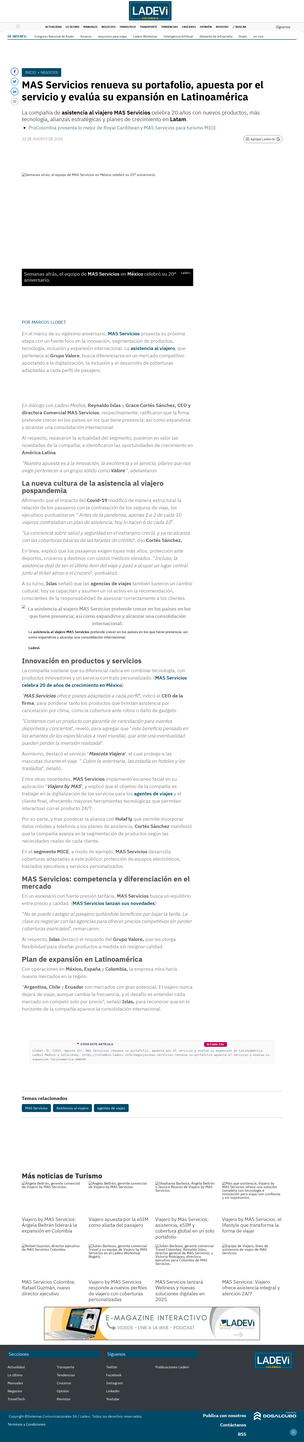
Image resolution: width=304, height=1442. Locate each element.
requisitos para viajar (112, 36)
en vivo (258, 36)
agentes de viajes (153, 793)
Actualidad (53, 26)
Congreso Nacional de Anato (54, 36)
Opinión (206, 26)
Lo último (72, 26)
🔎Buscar (239, 26)
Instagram (114, 1383)
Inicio (30, 72)
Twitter (112, 1367)
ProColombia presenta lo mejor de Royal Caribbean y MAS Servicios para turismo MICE (122, 127)
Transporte (148, 26)
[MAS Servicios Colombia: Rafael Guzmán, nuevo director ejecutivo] (52, 1261)
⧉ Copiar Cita (215, 1044)
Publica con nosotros (224, 1415)
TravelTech (128, 26)
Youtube (112, 1399)
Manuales (90, 26)
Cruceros (189, 26)
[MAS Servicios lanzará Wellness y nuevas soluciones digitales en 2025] (185, 1261)
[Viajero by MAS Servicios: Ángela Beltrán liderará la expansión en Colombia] (52, 1198)
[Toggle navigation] (17, 27)
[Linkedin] (14, 91)
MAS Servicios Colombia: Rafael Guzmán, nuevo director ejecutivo (48, 1287)
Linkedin (113, 1391)
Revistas (222, 26)
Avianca (85, 36)
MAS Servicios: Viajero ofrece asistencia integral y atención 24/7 (251, 1287)
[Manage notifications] (293, 1432)
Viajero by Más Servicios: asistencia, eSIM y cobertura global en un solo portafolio (184, 1228)
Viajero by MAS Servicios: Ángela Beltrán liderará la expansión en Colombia (49, 1225)
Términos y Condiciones (27, 1424)
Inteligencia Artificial (178, 36)
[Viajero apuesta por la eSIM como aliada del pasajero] (119, 1198)
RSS (242, 1434)
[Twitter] (14, 81)
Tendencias (169, 26)
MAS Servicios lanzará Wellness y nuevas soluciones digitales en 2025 (180, 1290)
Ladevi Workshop (145, 36)
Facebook (114, 1375)
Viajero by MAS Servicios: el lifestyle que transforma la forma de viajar (252, 1225)
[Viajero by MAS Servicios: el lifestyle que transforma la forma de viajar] (252, 1198)
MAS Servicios (124, 333)
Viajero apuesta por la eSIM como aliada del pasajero (118, 1222)
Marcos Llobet (49, 322)
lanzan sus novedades (114, 903)
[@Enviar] (14, 101)
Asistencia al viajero (72, 1108)
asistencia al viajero (153, 348)
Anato (243, 36)
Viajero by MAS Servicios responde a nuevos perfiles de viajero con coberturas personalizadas (118, 1290)
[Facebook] (14, 71)
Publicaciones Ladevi (172, 1367)
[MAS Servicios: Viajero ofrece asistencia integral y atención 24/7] (252, 1261)
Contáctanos (233, 1425)
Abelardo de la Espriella (215, 36)
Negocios (108, 26)
